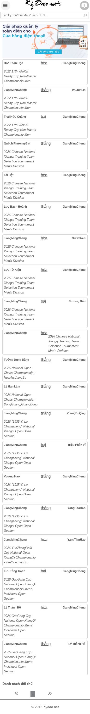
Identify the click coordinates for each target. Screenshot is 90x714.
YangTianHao (76, 539)
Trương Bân (77, 301)
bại (43, 116)
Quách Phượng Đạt (17, 143)
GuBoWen (78, 238)
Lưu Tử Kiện (12, 269)
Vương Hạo (12, 476)
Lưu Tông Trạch (14, 571)
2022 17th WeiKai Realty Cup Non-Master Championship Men (20, 76)
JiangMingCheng (74, 63)
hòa (44, 63)
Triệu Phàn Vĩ (76, 445)
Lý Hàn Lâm (12, 386)
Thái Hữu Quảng (15, 116)
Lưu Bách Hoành (15, 206)
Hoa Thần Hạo (13, 63)
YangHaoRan (76, 508)
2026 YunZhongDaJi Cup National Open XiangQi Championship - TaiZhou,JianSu (20, 555)
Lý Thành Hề (12, 607)
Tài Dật (8, 175)
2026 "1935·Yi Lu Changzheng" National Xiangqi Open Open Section (19, 429)
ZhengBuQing (76, 413)
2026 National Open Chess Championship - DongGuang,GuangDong (20, 399)
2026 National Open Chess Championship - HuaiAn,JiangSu (19, 372)
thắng (44, 90)
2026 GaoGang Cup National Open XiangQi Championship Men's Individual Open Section (20, 589)
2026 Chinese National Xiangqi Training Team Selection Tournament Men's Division (19, 159)
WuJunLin (78, 90)
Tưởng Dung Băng (16, 359)
